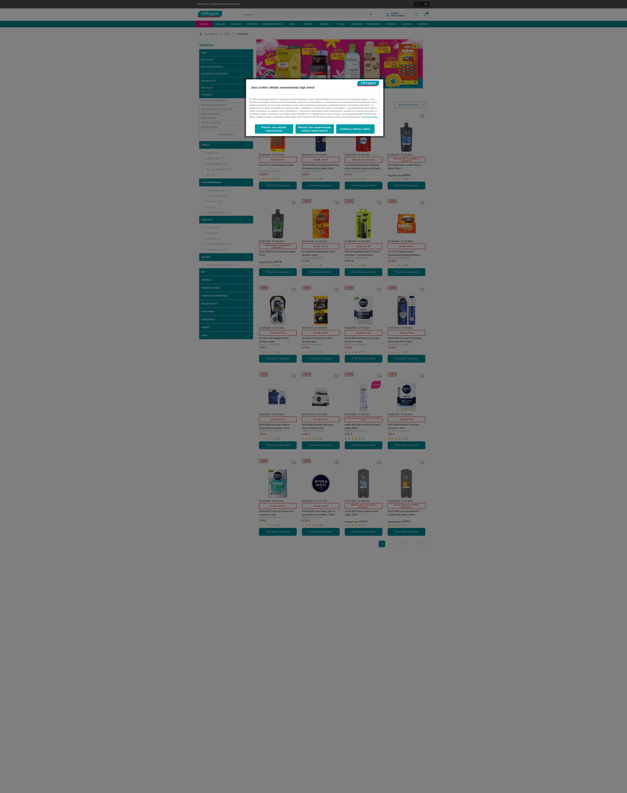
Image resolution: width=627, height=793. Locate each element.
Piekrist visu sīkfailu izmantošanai (273, 129)
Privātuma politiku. (369, 116)
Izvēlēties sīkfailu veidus (355, 128)
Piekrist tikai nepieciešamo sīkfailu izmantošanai (314, 129)
